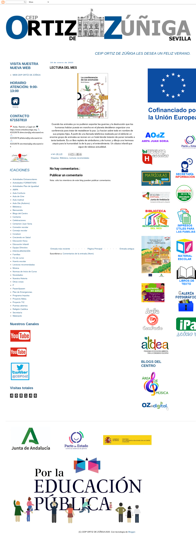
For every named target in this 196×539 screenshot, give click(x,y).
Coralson (17, 234)
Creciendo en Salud (22, 237)
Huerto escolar (19, 261)
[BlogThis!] (72, 154)
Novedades (18, 275)
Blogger (131, 532)
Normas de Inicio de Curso (25, 271)
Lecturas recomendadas (79, 158)
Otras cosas (18, 282)
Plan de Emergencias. (23, 292)
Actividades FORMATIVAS (24, 183)
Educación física (20, 241)
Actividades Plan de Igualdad (26, 186)
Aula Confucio (19, 193)
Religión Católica (20, 309)
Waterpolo (17, 316)
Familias (16, 254)
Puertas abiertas (20, 305)
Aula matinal (18, 200)
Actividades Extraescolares (25, 179)
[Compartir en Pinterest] (80, 154)
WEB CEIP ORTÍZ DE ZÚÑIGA (26, 75)
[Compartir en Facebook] (77, 154)
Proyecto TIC (19, 302)
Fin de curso (18, 258)
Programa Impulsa (21, 295)
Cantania (17, 217)
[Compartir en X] (75, 154)
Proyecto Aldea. (20, 299)
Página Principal (95, 249)
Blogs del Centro (20, 213)
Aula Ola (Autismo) (21, 203)
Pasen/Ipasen (19, 288)
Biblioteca (64, 158)
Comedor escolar (20, 227)
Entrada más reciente (60, 249)
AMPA (15, 189)
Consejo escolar (20, 230)
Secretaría (17, 312)
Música (16, 268)
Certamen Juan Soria (22, 224)
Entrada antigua (127, 249)
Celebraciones (19, 220)
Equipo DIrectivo (20, 247)
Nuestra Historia (20, 278)
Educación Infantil (21, 244)
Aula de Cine (18, 196)
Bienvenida (18, 210)
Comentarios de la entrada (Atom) (78, 253)
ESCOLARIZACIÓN (21, 251)
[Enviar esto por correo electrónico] (69, 154)
